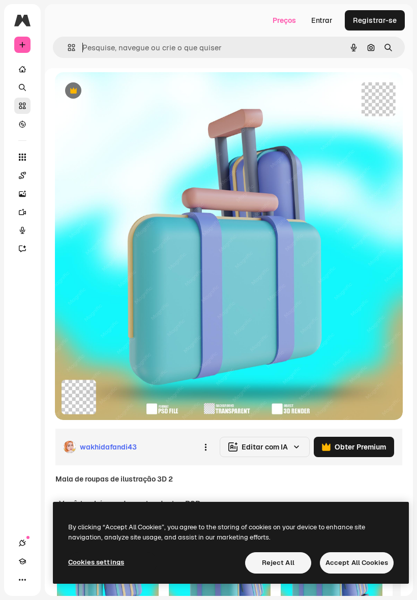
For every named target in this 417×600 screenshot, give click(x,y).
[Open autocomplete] (67, 47)
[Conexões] (22, 543)
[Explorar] (22, 124)
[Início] (22, 69)
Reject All (278, 562)
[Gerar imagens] (22, 194)
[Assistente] (22, 249)
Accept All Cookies (356, 562)
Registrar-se (375, 20)
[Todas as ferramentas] (22, 157)
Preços (284, 20)
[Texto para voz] (22, 230)
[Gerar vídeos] (22, 212)
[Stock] (22, 106)
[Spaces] (22, 175)
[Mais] (22, 580)
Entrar (322, 20)
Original (120, 91)
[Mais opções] (205, 447)
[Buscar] (22, 87)
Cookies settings (96, 562)
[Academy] (22, 561)
